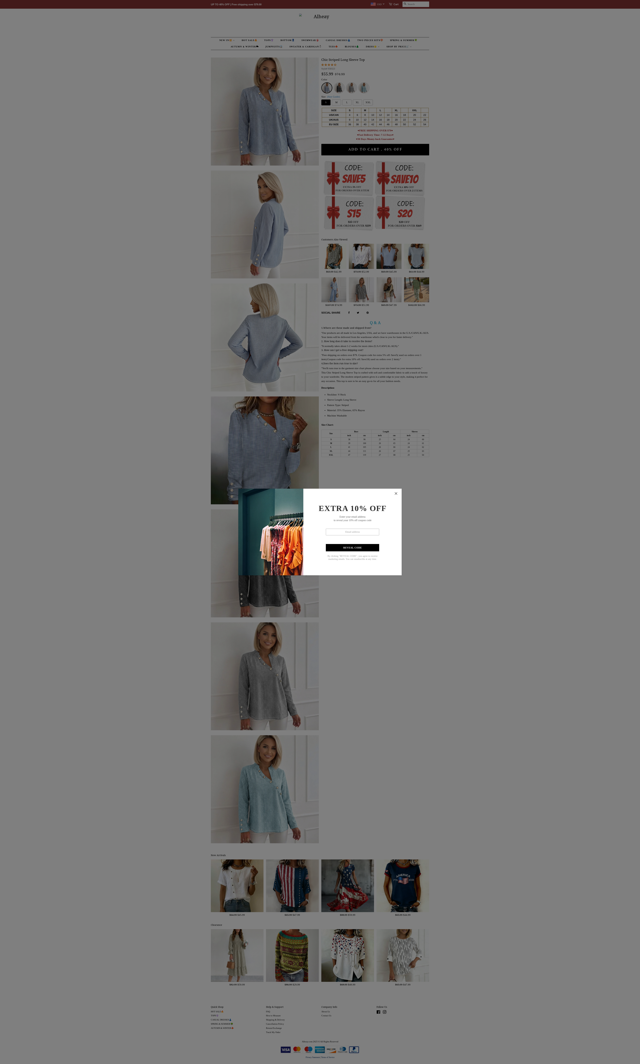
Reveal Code (352, 548)
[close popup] (396, 493)
